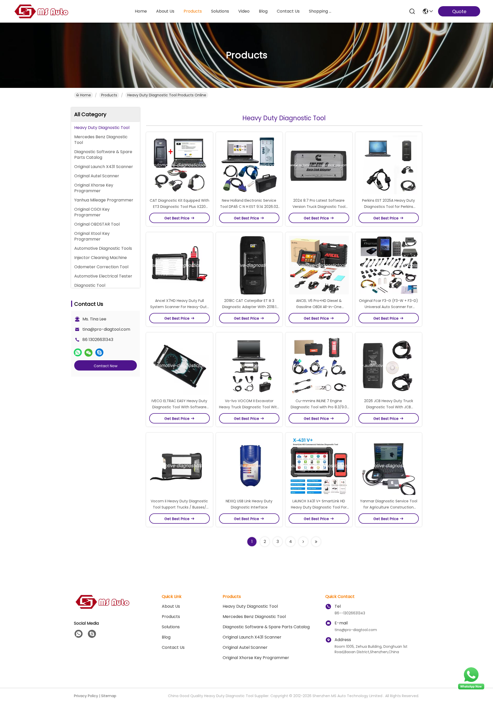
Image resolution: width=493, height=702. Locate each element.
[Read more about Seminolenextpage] (303, 541)
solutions (220, 11)
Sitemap (108, 695)
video (244, 11)
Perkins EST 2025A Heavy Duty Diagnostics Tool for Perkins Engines (388, 206)
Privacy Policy (86, 695)
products (193, 11)
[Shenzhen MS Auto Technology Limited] (41, 11)
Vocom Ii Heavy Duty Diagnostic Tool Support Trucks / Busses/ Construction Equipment (179, 507)
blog (263, 11)
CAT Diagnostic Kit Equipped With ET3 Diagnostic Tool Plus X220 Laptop (179, 206)
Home (141, 11)
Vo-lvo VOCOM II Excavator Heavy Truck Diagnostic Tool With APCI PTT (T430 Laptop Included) (249, 407)
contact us (288, 11)
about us (165, 11)
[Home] (102, 608)
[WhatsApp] (77, 352)
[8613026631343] (78, 634)
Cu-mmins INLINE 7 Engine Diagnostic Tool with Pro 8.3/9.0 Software (319, 407)
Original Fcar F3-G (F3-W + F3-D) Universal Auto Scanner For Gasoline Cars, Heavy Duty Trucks (389, 307)
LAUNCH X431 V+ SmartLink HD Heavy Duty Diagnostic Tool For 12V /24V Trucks (319, 507)
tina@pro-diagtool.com (106, 329)
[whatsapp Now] (471, 689)
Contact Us (173, 647)
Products (109, 95)
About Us (171, 606)
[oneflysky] (99, 352)
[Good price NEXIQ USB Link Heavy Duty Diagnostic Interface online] (249, 465)
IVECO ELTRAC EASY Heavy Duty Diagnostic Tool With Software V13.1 (179, 407)
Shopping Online (321, 11)
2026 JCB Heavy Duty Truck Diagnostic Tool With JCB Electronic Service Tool (388, 407)
